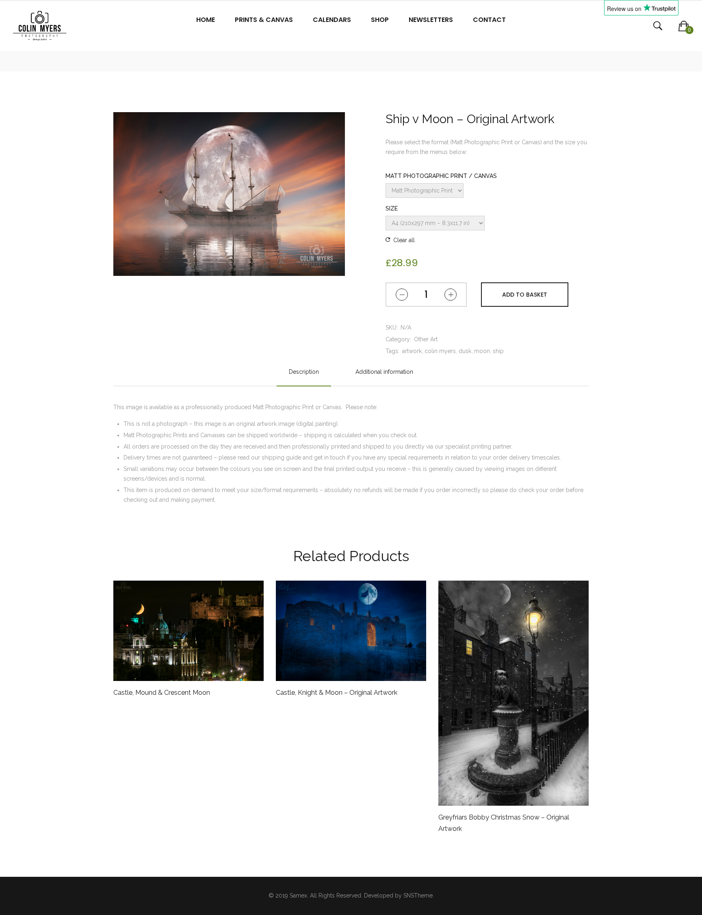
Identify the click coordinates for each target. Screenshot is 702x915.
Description (304, 372)
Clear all (404, 240)
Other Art (426, 339)
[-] (402, 294)
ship (498, 351)
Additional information (384, 372)
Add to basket (524, 295)
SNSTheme (418, 895)
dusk (465, 351)
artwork (412, 351)
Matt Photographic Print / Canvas (441, 176)
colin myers (440, 351)
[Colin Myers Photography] (39, 26)
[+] (450, 294)
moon (482, 351)
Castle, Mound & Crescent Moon (161, 692)
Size (392, 208)
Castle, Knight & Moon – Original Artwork (336, 692)
